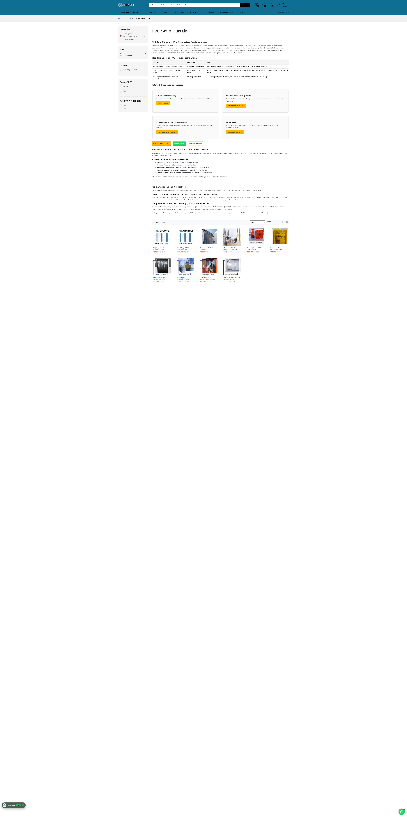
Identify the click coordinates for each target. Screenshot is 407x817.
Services (195, 13)
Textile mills (257, 190)
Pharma (219, 190)
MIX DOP (126, 89)
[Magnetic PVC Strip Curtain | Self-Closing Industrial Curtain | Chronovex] (232, 237)
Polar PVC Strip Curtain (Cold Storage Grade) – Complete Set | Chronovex (207, 278)
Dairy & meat (246, 190)
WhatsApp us (179, 143)
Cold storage (197, 190)
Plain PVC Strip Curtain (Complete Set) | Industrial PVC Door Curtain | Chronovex (231, 278)
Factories (227, 190)
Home (153, 13)
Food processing (209, 190)
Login (283, 3)
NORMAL (126, 86)
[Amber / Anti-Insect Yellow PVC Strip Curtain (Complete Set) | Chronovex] (279, 237)
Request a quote (195, 143)
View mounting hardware (167, 132)
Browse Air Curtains (234, 132)
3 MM (124, 108)
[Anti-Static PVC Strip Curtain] (208, 237)
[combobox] (270, 221)
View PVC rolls (163, 103)
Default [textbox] (270, 221)
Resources (210, 13)
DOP (124, 91)
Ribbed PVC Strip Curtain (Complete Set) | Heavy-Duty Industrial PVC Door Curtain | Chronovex (184, 278)
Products (180, 13)
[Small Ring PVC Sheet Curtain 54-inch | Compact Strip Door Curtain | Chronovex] (185, 237)
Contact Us (226, 13)
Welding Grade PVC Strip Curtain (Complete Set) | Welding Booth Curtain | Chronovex (255, 249)
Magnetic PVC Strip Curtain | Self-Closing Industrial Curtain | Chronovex (230, 249)
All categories (127, 34)
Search (245, 5)
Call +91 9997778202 (161, 143)
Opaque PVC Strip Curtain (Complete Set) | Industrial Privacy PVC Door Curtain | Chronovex (160, 278)
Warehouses (236, 190)
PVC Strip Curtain (127, 39)
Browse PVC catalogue (235, 106)
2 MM (124, 105)
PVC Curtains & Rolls (130, 36)
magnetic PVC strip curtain (192, 213)
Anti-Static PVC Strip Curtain (207, 248)
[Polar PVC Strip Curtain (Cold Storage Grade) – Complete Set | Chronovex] (208, 266)
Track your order (283, 12)
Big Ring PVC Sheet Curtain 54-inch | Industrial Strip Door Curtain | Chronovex (160, 249)
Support (240, 13)
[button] (14, 805)
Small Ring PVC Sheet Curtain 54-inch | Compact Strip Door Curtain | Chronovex (184, 249)
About (166, 13)
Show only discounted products (131, 71)
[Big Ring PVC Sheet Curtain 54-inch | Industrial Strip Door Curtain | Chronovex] (162, 237)
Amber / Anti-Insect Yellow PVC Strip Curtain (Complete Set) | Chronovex (277, 249)
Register (284, 6)
